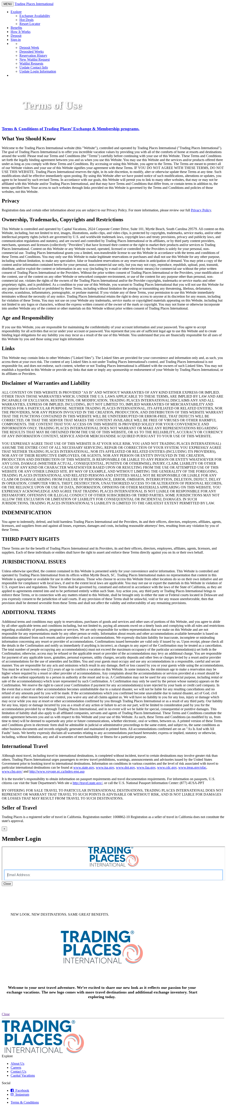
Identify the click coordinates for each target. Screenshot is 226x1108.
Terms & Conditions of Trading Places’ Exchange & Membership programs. (70, 128)
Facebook (21, 1090)
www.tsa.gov (105, 767)
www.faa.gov (146, 767)
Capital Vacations (23, 1075)
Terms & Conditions (25, 1102)
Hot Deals (26, 20)
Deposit (16, 36)
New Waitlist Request (34, 59)
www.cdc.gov (167, 767)
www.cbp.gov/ (12, 771)
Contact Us (18, 1071)
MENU (8, 4)
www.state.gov (83, 767)
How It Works (20, 32)
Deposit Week (29, 47)
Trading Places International (34, 4)
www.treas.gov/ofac (192, 767)
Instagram (21, 1094)
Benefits (16, 28)
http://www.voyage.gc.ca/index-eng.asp (57, 771)
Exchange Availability (34, 16)
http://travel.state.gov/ (87, 783)
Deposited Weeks (31, 51)
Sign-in (16, 39)
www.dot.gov (125, 767)
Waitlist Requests (31, 63)
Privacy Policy (201, 210)
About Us (17, 1063)
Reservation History (33, 55)
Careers (16, 1067)
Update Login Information (37, 71)
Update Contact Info (33, 67)
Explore (16, 12)
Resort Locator (29, 24)
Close (7, 883)
